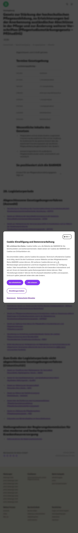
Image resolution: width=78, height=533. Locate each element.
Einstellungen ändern (16, 291)
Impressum (11, 298)
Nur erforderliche (15, 282)
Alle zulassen (32, 282)
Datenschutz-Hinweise (26, 298)
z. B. (57, 262)
